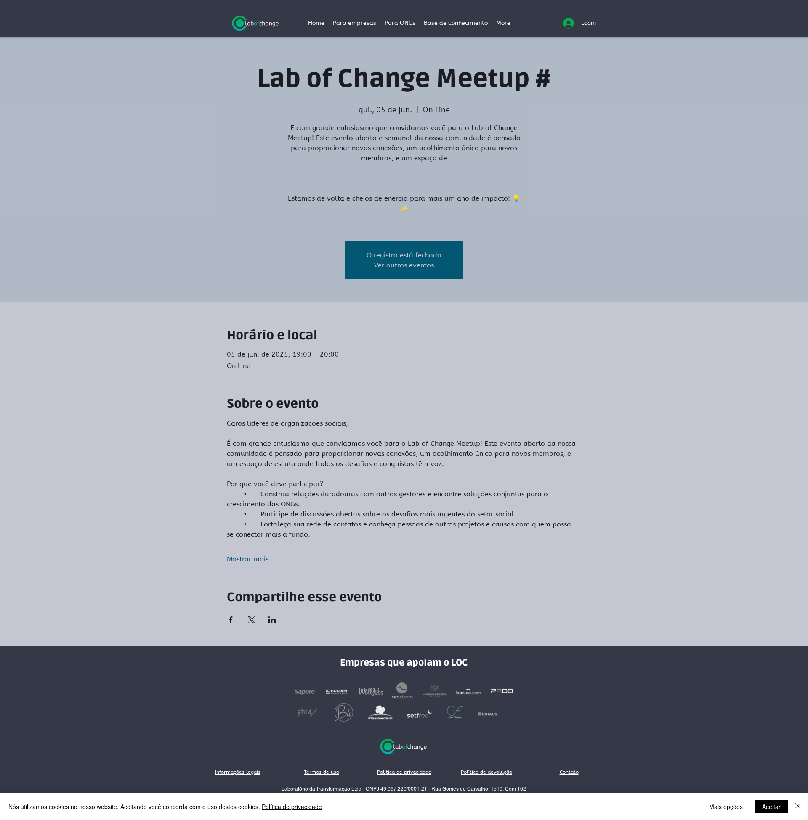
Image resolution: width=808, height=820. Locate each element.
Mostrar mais (247, 559)
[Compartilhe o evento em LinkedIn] (272, 619)
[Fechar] (798, 806)
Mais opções (726, 806)
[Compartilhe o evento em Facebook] (231, 619)
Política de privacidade (292, 806)
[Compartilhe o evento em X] (251, 619)
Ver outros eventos (404, 265)
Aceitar (771, 806)
